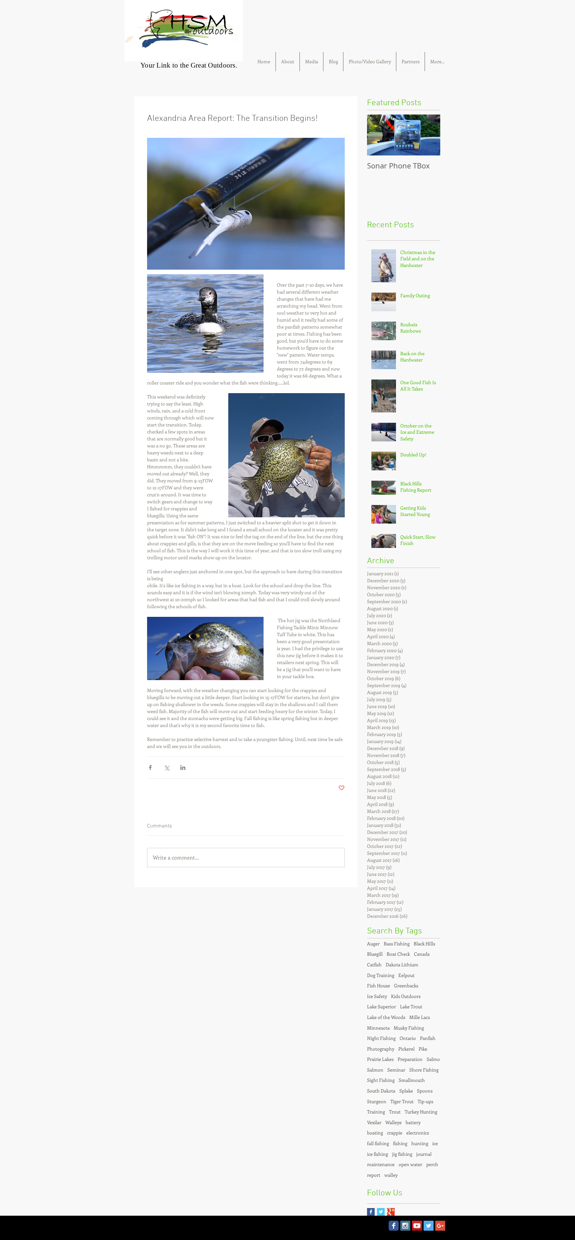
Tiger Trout (402, 1101)
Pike (423, 1049)
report (373, 1175)
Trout (395, 1112)
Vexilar (374, 1122)
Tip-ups (425, 1101)
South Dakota (381, 1091)
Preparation (410, 1059)
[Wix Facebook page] (394, 1226)
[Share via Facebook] (150, 767)
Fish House (378, 985)
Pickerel (406, 1049)
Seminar (396, 1070)
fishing (400, 1143)
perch (432, 1164)
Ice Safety (377, 996)
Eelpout (406, 975)
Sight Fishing (381, 1080)
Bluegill (375, 954)
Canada (422, 954)
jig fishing (402, 1154)
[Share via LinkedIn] (183, 767)
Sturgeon (376, 1101)
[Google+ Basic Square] (391, 1212)
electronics (417, 1132)
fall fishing (378, 1143)
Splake (406, 1091)
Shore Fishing (424, 1070)
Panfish (428, 1038)
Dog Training (380, 975)
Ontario (408, 1038)
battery (413, 1122)
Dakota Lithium (402, 964)
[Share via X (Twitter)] (166, 767)
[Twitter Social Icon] (429, 1226)
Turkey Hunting (421, 1112)
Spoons (425, 1091)
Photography (380, 1049)
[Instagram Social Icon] (405, 1226)
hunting (419, 1143)
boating (375, 1132)
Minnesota (378, 1028)
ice (435, 1143)
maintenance (381, 1164)
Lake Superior (381, 1006)
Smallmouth (412, 1080)
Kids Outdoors (406, 996)
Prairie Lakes (380, 1059)
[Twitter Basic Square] (381, 1212)
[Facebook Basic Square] (371, 1212)
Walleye (393, 1122)
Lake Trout (411, 1006)
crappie (394, 1132)
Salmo (433, 1059)
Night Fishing (381, 1038)
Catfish (374, 964)
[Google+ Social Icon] (440, 1226)
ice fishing (377, 1154)
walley (391, 1175)
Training (376, 1112)
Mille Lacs (419, 1017)
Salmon (375, 1070)
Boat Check (398, 954)
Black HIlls (424, 943)
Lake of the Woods (386, 1017)
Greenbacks (406, 985)
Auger (373, 943)
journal (424, 1154)
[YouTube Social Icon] (417, 1226)
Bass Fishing (397, 943)
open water (410, 1164)
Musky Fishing (409, 1028)
